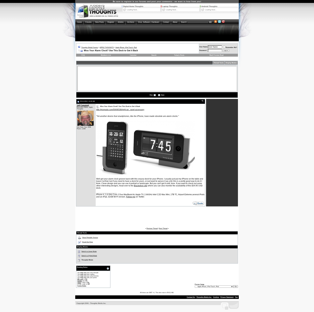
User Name (203, 47)
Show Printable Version (90, 237)
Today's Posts (179, 55)
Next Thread (163, 228)
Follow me (130, 197)
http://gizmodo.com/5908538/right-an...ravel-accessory (120, 110)
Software (146, 22)
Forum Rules (81, 286)
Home (79, 22)
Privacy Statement (227, 297)
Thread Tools (219, 63)
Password (203, 50)
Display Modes (231, 63)
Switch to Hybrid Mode (89, 256)
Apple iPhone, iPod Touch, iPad (126, 47)
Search (184, 22)
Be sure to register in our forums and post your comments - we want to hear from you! (157, 1)
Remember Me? (231, 47)
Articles (121, 22)
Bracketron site (140, 186)
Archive (216, 297)
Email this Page (87, 242)
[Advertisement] (157, 33)
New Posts (99, 22)
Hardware (155, 22)
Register (110, 22)
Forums (88, 22)
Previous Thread (152, 228)
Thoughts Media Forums (89, 47)
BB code (80, 279)
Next (162, 95)
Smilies (79, 281)
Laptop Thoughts (169, 6)
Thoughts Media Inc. (204, 297)
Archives (130, 22)
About (175, 22)
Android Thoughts (209, 6)
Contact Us (191, 297)
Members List (106, 55)
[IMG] (79, 282)
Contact (166, 22)
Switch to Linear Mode (89, 251)
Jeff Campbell (83, 105)
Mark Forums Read (216, 55)
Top (236, 297)
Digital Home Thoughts (133, 6)
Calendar (133, 55)
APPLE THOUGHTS (107, 47)
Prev (151, 95)
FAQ (83, 55)
